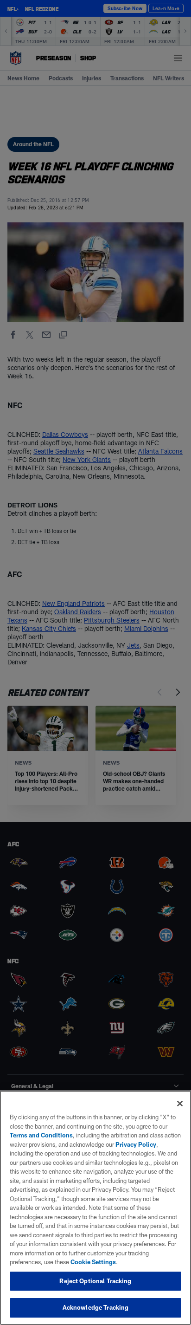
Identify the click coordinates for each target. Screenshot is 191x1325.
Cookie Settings (93, 1262)
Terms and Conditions (41, 1135)
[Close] (180, 1103)
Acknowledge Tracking (96, 1307)
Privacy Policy (135, 1144)
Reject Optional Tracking (95, 1281)
